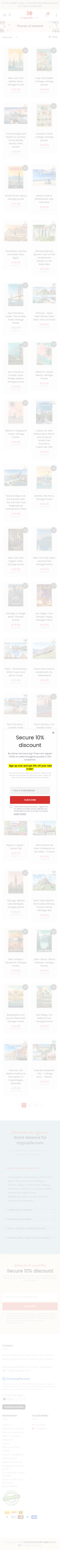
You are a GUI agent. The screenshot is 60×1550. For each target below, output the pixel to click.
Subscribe (30, 799)
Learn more (20, 813)
